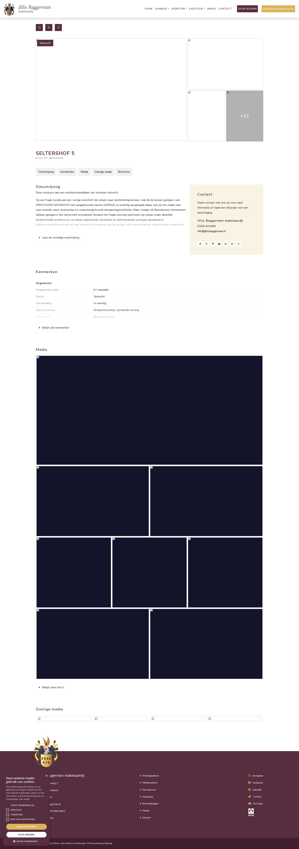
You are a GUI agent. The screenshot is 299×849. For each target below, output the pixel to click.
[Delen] (58, 27)
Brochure (124, 172)
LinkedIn (256, 789)
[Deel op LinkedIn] (219, 243)
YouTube (258, 803)
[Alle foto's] (39, 27)
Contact (225, 8)
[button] (8, 805)
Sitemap (108, 843)
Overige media (103, 172)
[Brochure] (48, 27)
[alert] (26, 809)
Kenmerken (67, 172)
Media (211, 8)
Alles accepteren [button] (26, 826)
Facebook (257, 782)
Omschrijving (46, 172)
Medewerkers (150, 782)
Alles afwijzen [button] (26, 834)
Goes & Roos (53, 843)
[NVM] (255, 812)
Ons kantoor (149, 789)
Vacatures (147, 796)
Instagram (257, 775)
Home (149, 8)
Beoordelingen (150, 803)
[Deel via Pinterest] (212, 243)
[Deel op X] (206, 243)
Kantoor (196, 8)
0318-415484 (247, 8)
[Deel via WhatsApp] (225, 243)
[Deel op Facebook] (200, 243)
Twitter (257, 796)
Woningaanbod (150, 775)
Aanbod (161, 8)
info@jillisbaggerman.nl (278, 8)
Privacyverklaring (95, 843)
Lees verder (24, 799)
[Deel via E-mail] (232, 243)
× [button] (46, 776)
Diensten (178, 8)
